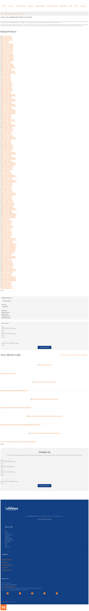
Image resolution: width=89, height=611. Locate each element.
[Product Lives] (3, 609)
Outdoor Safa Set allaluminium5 (8, 111)
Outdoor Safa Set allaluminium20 (8, 247)
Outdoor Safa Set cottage (6, 267)
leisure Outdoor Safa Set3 (7, 288)
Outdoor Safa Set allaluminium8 (8, 138)
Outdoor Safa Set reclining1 (7, 55)
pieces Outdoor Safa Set (6, 189)
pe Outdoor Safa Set (5, 219)
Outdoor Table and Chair (7, 564)
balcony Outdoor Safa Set (7, 40)
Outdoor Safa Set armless (7, 85)
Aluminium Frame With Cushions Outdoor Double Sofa (14, 390)
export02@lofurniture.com (10, 586)
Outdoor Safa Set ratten (6, 70)
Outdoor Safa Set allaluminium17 (8, 217)
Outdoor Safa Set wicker (6, 52)
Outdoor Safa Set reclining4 (7, 65)
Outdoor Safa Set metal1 (6, 199)
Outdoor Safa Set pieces (6, 88)
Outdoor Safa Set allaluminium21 (8, 250)
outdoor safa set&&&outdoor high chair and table (14, 13)
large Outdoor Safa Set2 (6, 232)
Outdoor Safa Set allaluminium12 (8, 176)
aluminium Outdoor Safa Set (7, 166)
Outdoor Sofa (5, 562)
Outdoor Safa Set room (6, 283)
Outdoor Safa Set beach (6, 103)
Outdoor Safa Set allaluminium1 (8, 73)
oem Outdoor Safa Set (6, 78)
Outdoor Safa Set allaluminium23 (8, 270)
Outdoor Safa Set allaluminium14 (8, 194)
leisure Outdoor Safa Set (6, 174)
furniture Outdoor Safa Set (7, 90)
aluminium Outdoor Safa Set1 (8, 204)
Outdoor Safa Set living (6, 156)
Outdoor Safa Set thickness (7, 148)
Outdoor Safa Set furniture (7, 47)
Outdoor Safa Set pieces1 (7, 197)
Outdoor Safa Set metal (6, 186)
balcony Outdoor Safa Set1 (7, 202)
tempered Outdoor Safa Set (7, 128)
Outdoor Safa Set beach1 (6, 222)
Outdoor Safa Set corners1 (7, 273)
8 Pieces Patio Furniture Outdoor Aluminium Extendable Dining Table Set (18, 441)
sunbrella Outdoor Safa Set (7, 146)
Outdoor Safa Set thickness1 (7, 265)
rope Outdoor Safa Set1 (6, 275)
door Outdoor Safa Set (6, 237)
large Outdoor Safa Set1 (6, 143)
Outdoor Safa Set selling (6, 212)
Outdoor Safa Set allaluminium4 (8, 105)
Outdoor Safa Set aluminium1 (8, 252)
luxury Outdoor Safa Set (6, 37)
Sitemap (15, 601)
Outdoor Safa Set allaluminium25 (8, 280)
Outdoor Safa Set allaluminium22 (8, 257)
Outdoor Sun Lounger (6, 570)
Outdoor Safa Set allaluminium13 (8, 181)
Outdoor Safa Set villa (6, 93)
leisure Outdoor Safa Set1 (7, 192)
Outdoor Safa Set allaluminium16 (8, 214)
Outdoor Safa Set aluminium (7, 45)
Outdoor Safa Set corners (6, 179)
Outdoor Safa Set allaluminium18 (8, 240)
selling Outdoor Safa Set (6, 98)
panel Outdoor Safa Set (6, 133)
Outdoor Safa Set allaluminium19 (8, 245)
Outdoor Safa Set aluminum (7, 207)
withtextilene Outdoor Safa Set (8, 121)
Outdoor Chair (5, 567)
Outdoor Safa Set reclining (7, 50)
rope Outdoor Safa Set (6, 141)
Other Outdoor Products (75, 354)
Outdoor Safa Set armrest (7, 136)
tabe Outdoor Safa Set (6, 118)
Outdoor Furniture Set (6, 559)
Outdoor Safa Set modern (7, 169)
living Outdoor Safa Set (6, 161)
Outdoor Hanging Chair (65, 354)
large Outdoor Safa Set (6, 62)
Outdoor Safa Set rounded (7, 242)
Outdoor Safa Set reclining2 (7, 57)
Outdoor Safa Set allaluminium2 (8, 95)
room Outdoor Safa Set (6, 151)
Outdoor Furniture (84, 354)
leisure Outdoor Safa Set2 (7, 262)
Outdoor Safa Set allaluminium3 (8, 100)
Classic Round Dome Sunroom (8, 373)
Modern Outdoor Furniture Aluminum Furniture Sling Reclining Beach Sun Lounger (21, 424)
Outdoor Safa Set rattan (6, 255)
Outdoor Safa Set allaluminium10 (8, 159)
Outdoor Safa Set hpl (5, 229)
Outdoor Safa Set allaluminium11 (8, 164)
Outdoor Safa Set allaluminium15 (8, 209)
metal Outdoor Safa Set (6, 285)
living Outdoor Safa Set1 (6, 235)
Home (2, 13)
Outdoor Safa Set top (5, 171)
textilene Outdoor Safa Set (7, 131)
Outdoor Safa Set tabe (6, 224)
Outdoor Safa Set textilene (7, 227)
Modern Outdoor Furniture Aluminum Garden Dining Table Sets (16, 407)
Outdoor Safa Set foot (6, 75)
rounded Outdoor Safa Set (7, 184)
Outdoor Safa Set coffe (6, 260)
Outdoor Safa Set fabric (6, 83)
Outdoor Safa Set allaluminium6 (8, 113)
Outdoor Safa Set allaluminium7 (8, 126)
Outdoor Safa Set (5, 42)
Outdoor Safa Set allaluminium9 (8, 154)
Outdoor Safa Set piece (6, 108)
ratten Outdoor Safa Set (6, 116)
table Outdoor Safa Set (6, 123)
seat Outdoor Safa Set (6, 80)
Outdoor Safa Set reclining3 (7, 60)
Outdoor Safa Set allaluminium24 (8, 278)
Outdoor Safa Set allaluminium (8, 67)
